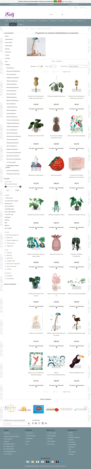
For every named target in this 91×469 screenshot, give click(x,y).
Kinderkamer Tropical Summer (43, 28)
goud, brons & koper (13, 263)
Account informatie (51, 433)
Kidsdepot (8, 217)
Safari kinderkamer (12, 84)
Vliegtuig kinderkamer (13, 142)
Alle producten (29, 433)
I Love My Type (9, 214)
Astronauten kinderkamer (14, 152)
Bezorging (71, 454)
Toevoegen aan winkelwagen (36, 109)
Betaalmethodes (73, 444)
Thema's (12, 24)
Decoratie (62, 20)
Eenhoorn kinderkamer (13, 170)
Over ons (71, 435)
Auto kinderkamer (12, 90)
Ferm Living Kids (9, 206)
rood (9, 269)
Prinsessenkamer (11, 74)
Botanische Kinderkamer (13, 71)
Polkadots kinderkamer (13, 123)
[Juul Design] (52, 409)
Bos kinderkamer (11, 103)
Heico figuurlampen (10, 211)
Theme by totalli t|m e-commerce (58, 466)
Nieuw (12, 20)
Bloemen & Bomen (13, 235)
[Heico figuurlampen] (38, 409)
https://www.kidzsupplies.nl (10, 451)
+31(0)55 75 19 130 (9, 446)
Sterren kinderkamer (12, 139)
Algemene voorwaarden (74, 437)
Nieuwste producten (31, 435)
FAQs (70, 449)
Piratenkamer (10, 68)
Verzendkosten (72, 451)
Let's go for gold (11, 162)
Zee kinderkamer (11, 113)
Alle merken (9, 198)
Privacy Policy (72, 442)
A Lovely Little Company (11, 200)
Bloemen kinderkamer (13, 100)
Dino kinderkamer (11, 94)
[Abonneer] (28, 423)
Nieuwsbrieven (51, 444)
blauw (9, 255)
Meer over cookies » (67, 1)
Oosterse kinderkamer (13, 120)
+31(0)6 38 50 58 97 (9, 449)
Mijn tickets (50, 438)
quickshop (36, 90)
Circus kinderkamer (12, 130)
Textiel (71, 20)
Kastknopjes (43, 20)
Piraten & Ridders (12, 240)
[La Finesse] (80, 409)
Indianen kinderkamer (13, 126)
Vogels (10, 246)
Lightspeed (47, 466)
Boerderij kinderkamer (13, 87)
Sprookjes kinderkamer (13, 155)
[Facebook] (32, 423)
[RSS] (46, 423)
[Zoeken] (62, 14)
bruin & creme (11, 266)
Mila (6, 222)
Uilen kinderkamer (12, 110)
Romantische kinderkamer (14, 136)
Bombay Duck (8, 203)
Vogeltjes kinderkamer (13, 77)
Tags (27, 444)
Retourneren (72, 446)
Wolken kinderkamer (12, 149)
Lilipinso (7, 220)
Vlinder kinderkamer (12, 81)
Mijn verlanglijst (51, 441)
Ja (55, 1)
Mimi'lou (7, 225)
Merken (20, 24)
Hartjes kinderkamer (12, 133)
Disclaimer (71, 439)
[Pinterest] (36, 423)
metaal (9, 275)
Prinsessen (11, 243)
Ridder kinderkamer (12, 116)
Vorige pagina (46, 71)
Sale (6, 24)
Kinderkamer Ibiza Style (13, 174)
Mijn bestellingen (51, 435)
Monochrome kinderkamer (14, 159)
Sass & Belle (8, 228)
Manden (53, 20)
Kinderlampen (21, 20)
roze (9, 252)
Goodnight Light (9, 209)
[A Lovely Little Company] (10, 408)
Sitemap (70, 432)
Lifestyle (79, 20)
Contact (69, 7)
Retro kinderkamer (12, 146)
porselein (10, 278)
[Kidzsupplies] (24, 14)
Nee (60, 1)
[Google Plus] (39, 423)
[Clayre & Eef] (24, 409)
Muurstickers (32, 20)
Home (6, 20)
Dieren (9, 237)
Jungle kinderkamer (12, 107)
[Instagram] (43, 423)
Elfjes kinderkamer (12, 97)
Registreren (82, 7)
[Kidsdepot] (66, 409)
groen (9, 258)
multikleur (11, 261)
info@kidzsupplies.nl (10, 443)
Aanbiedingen (29, 438)
